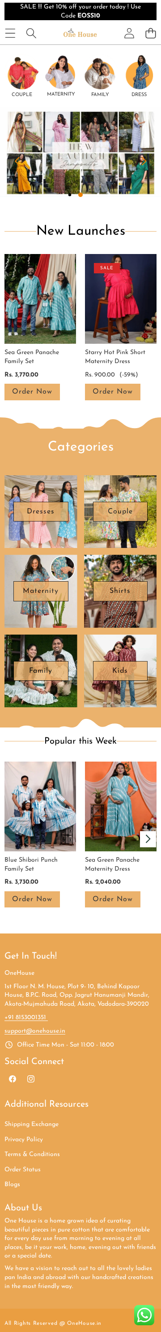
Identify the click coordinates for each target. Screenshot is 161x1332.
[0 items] (150, 33)
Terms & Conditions (32, 1154)
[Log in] (129, 33)
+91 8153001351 (26, 1017)
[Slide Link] (80, 152)
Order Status (22, 1169)
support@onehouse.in (34, 1031)
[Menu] (10, 33)
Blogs (12, 1184)
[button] (17, 161)
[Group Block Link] (21, 76)
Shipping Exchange (31, 1124)
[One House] (80, 33)
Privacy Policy (23, 1139)
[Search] (31, 33)
